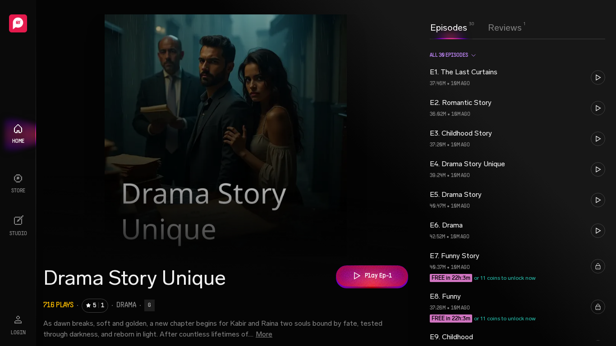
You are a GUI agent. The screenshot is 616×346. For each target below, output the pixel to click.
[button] (517, 77)
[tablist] (476, 27)
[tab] (449, 26)
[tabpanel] (517, 192)
